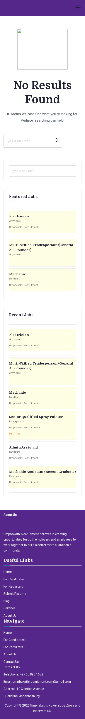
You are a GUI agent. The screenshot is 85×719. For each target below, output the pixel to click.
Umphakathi (38, 705)
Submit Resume (14, 593)
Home (7, 572)
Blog (6, 601)
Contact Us (11, 661)
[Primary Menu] (78, 7)
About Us (9, 615)
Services (9, 608)
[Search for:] (42, 171)
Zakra (70, 705)
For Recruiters (13, 586)
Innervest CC (42, 711)
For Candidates (14, 579)
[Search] (56, 141)
